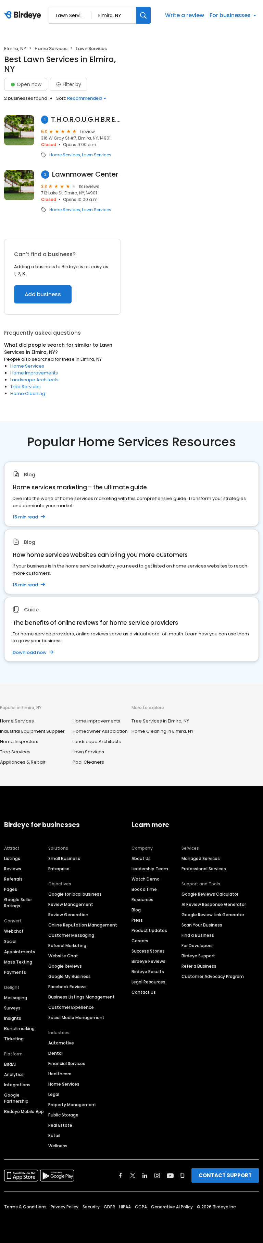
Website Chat (63, 956)
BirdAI (10, 1064)
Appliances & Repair (23, 762)
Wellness (57, 1146)
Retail (54, 1135)
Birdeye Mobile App (24, 1111)
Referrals (13, 879)
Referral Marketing (67, 945)
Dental (55, 1053)
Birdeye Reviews (148, 961)
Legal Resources (148, 982)
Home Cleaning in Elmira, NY (162, 731)
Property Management (72, 1105)
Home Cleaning (27, 393)
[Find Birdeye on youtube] (170, 1175)
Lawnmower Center (85, 174)
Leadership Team (150, 869)
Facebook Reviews (67, 987)
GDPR (109, 1207)
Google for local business (75, 894)
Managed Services (200, 858)
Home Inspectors (19, 741)
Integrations (17, 1085)
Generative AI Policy (172, 1207)
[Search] (143, 15)
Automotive (61, 1043)
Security (91, 1207)
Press (137, 920)
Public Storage (63, 1115)
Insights (12, 1018)
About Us (141, 858)
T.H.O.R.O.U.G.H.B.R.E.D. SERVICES (86, 119)
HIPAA (125, 1207)
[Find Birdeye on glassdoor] (182, 1175)
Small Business (64, 858)
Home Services (51, 48)
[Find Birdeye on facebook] (120, 1175)
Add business (43, 294)
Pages (10, 889)
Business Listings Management (81, 997)
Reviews (12, 869)
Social (10, 941)
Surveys (12, 1008)
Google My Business (69, 976)
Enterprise (59, 869)
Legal (53, 1094)
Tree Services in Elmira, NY (160, 721)
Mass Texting (18, 962)
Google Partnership (16, 1098)
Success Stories (148, 951)
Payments (15, 972)
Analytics (14, 1074)
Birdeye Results (148, 972)
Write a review (184, 15)
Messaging (15, 998)
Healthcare (60, 1074)
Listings (12, 858)
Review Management (70, 904)
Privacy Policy (64, 1207)
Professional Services (203, 869)
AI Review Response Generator (213, 904)
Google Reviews (65, 966)
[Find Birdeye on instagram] (157, 1175)
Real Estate (60, 1125)
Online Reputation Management (82, 925)
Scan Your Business (201, 925)
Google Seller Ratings (18, 903)
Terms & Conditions (25, 1207)
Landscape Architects (34, 380)
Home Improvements (34, 373)
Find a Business (197, 935)
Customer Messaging (71, 935)
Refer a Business (198, 966)
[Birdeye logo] (23, 15)
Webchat (14, 931)
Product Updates (149, 930)
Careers (140, 941)
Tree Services (25, 386)
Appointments (19, 952)
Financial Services (66, 1063)
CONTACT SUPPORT (225, 1175)
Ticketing (14, 1039)
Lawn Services (96, 155)
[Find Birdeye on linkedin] (145, 1175)
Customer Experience (71, 1007)
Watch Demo (146, 879)
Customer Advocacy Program (212, 976)
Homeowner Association (100, 731)
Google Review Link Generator (212, 915)
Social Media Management (76, 1017)
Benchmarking (19, 1028)
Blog (136, 910)
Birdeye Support (198, 956)
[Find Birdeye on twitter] (132, 1175)
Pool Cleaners (88, 762)
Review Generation (68, 915)
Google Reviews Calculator (209, 894)
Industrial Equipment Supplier (32, 731)
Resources (142, 900)
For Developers (197, 945)
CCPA (141, 1207)
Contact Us (144, 992)
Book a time (144, 889)
